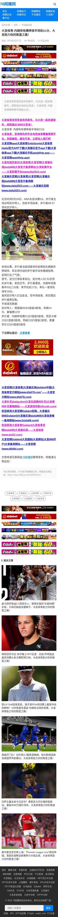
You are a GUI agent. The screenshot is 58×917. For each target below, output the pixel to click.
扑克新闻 (27, 886)
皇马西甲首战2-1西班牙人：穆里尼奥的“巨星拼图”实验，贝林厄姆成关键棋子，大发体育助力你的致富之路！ (28, 607)
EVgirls (30, 913)
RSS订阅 (28, 874)
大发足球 (40, 499)
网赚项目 (21, 14)
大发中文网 (29, 895)
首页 (4, 11)
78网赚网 (8, 4)
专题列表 (23, 870)
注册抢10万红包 (36, 870)
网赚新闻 (50, 11)
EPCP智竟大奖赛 (13, 886)
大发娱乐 (23, 493)
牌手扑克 (47, 886)
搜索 (48, 908)
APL (12, 913)
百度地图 (50, 870)
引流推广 (50, 14)
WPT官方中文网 (45, 878)
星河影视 (49, 874)
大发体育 (25, 333)
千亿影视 (39, 874)
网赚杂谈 (6, 14)
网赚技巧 (21, 11)
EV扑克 (20, 890)
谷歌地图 (17, 874)
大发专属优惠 (32, 890)
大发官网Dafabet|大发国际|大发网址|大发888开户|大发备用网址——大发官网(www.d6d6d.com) (29, 444)
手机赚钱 (35, 14)
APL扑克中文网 (47, 882)
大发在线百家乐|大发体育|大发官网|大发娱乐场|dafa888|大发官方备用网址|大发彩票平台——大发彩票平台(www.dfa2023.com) (27, 167)
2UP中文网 (42, 895)
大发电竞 (16, 499)
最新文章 (12, 870)
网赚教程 (35, 11)
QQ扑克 (11, 890)
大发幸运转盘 (15, 895)
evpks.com (41, 913)
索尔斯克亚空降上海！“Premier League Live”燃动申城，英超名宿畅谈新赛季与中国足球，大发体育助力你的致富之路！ (29, 855)
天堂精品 (8, 878)
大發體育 (23, 882)
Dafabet (37, 886)
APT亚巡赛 (20, 913)
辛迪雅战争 (27, 25)
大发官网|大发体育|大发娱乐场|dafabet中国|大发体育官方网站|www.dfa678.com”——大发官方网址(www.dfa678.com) (28, 392)
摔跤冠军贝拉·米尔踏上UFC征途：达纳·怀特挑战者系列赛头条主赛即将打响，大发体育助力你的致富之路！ (28, 657)
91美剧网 (31, 878)
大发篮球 (28, 499)
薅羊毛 (5, 18)
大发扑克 (47, 493)
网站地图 (7, 874)
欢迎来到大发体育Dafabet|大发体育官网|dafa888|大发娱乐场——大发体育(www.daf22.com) (23, 430)
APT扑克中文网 (9, 882)
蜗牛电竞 (33, 882)
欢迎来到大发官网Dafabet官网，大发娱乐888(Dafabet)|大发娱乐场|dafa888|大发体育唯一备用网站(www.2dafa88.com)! (28, 416)
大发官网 (35, 493)
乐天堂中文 (19, 878)
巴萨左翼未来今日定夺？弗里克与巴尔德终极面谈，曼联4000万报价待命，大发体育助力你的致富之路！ (28, 805)
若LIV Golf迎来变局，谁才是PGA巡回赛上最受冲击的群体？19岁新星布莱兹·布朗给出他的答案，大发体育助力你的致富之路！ (29, 708)
